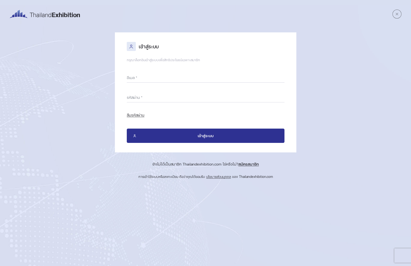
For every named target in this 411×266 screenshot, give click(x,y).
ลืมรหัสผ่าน (135, 115)
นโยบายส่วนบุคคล (218, 177)
